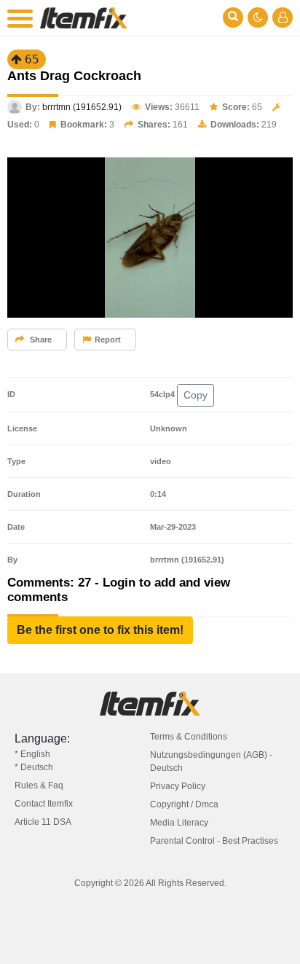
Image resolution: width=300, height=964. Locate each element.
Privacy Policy (177, 786)
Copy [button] (195, 395)
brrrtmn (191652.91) (82, 107)
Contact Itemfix (44, 804)
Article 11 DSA (43, 822)
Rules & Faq (39, 785)
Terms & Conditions (188, 737)
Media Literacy (179, 823)
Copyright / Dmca (184, 804)
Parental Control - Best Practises (214, 841)
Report (108, 339)
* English (32, 754)
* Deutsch (34, 767)
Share (40, 339)
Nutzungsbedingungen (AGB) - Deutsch (211, 761)
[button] (100, 630)
